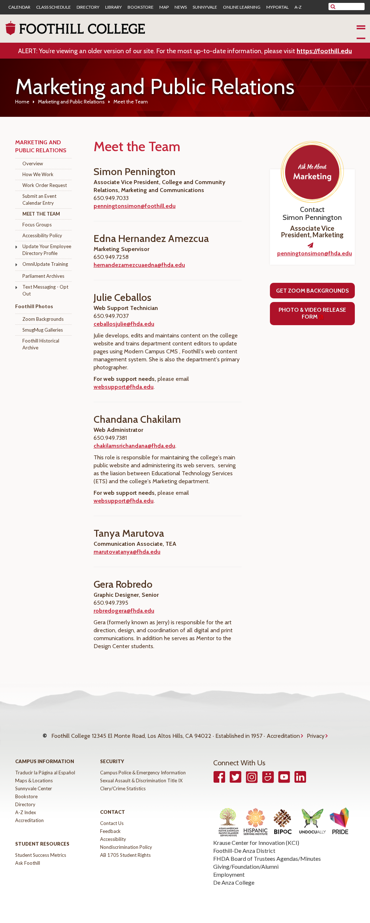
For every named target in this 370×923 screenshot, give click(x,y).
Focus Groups (37, 224)
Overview (32, 163)
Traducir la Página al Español (45, 772)
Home (22, 101)
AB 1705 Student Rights (125, 855)
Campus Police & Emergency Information (143, 772)
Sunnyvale (205, 7)
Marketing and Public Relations (71, 101)
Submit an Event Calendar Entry (39, 199)
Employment (229, 874)
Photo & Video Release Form (312, 313)
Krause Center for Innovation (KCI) (256, 842)
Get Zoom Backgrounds (312, 290)
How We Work (37, 174)
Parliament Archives (43, 276)
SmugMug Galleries (42, 330)
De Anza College (233, 882)
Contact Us (112, 823)
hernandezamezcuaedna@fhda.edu (139, 264)
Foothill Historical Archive (40, 344)
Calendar (19, 7)
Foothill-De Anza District (244, 850)
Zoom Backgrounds (43, 319)
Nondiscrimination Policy (126, 847)
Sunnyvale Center (33, 788)
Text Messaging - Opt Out (45, 290)
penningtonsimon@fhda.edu (314, 253)
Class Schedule (53, 7)
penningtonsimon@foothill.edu (135, 206)
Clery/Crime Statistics (123, 788)
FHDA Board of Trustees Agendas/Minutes (267, 858)
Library (113, 7)
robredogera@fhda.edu (124, 610)
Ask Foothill (27, 863)
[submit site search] (332, 6)
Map (164, 7)
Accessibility (113, 839)
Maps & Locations (34, 780)
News (181, 7)
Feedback (110, 831)
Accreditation (283, 735)
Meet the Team (41, 214)
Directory (88, 7)
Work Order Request (44, 185)
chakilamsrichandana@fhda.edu (134, 445)
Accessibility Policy (42, 235)
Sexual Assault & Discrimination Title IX (141, 780)
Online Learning (242, 7)
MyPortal (277, 7)
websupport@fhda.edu (124, 386)
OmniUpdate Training (45, 264)
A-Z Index (25, 812)
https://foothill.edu (324, 51)
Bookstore (141, 7)
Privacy (315, 735)
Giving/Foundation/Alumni (246, 866)
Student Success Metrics (40, 855)
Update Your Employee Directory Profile (46, 249)
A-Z (297, 7)
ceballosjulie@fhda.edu (124, 323)
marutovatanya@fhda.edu (127, 551)
